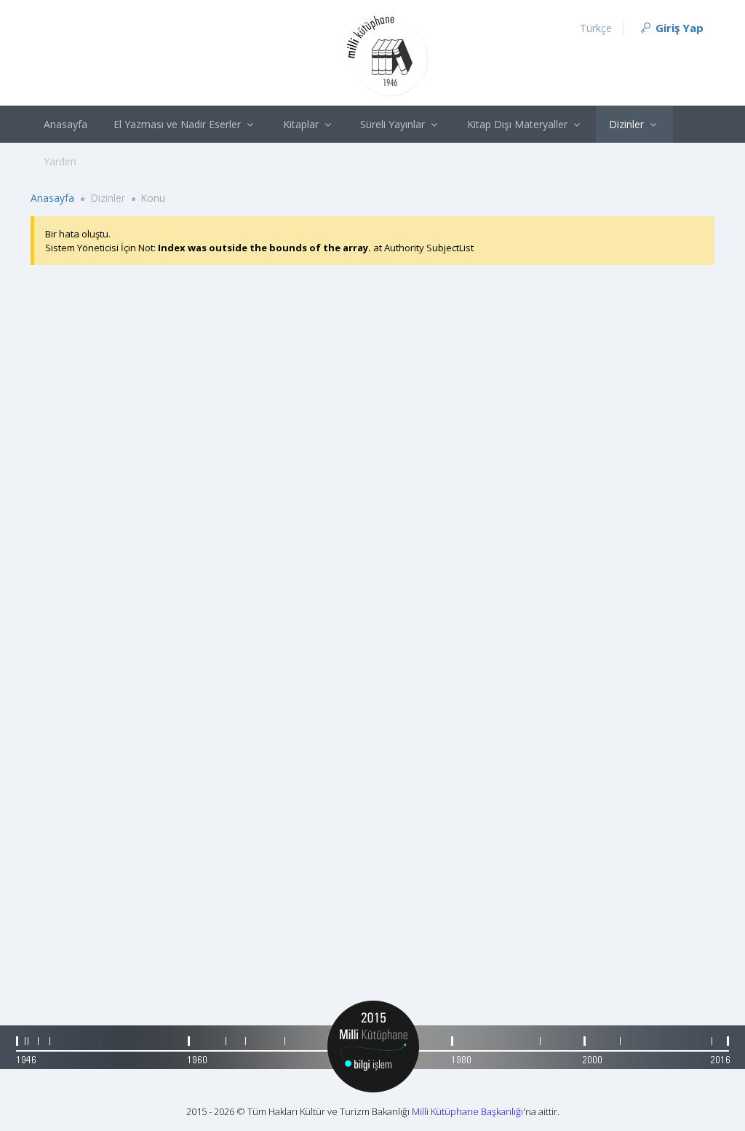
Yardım (60, 161)
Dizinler (628, 124)
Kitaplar (302, 124)
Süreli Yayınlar (394, 124)
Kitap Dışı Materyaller (518, 124)
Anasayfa (65, 124)
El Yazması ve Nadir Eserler (178, 124)
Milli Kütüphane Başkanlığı (467, 1111)
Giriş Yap (678, 27)
